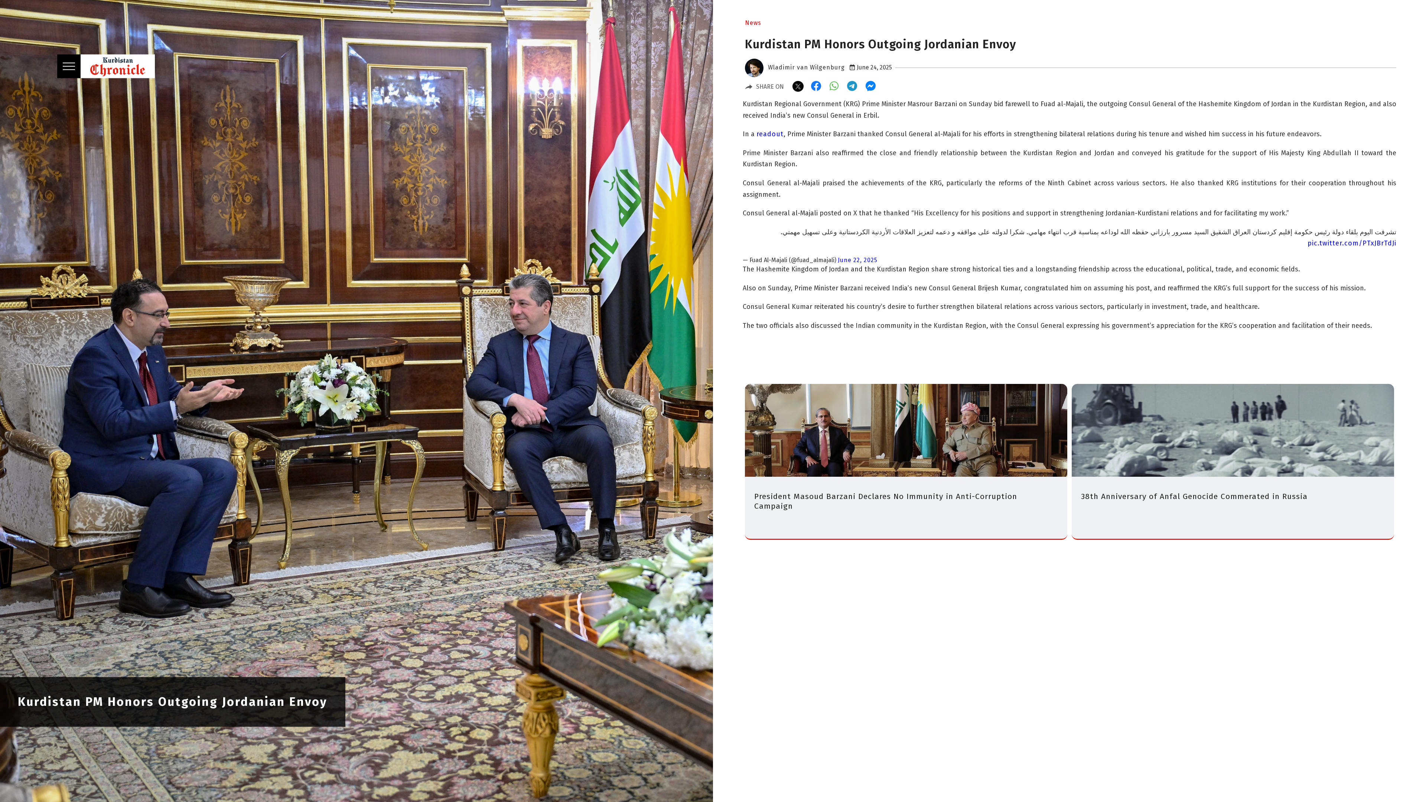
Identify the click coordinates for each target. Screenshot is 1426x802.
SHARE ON (770, 86)
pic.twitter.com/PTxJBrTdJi (1352, 243)
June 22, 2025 (858, 260)
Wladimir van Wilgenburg (806, 67)
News (753, 22)
